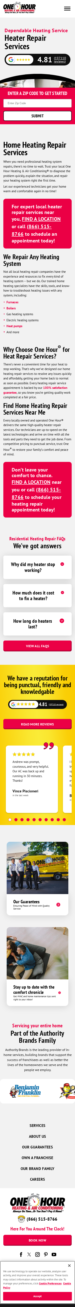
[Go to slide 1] (9, 819)
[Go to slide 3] (22, 819)
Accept (37, 1296)
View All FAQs (37, 646)
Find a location (31, 482)
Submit (37, 115)
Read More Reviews (37, 724)
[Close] (69, 1265)
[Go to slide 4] (28, 819)
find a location (41, 219)
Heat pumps (14, 326)
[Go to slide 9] (58, 819)
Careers (37, 1179)
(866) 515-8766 (42, 1219)
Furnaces (12, 302)
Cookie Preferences (50, 1283)
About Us (37, 1136)
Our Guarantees (37, 1147)
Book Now (37, 1240)
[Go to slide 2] (16, 819)
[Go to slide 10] (64, 819)
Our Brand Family (38, 1168)
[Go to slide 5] (34, 819)
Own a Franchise (37, 1157)
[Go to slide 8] (52, 819)
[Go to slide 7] (46, 819)
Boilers (11, 308)
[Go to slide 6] (40, 819)
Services (38, 1125)
